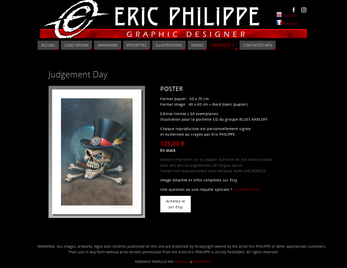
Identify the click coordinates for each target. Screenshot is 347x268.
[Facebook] (294, 10)
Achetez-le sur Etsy (175, 204)
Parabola (182, 262)
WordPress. (202, 262)
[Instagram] (303, 10)
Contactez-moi (246, 189)
